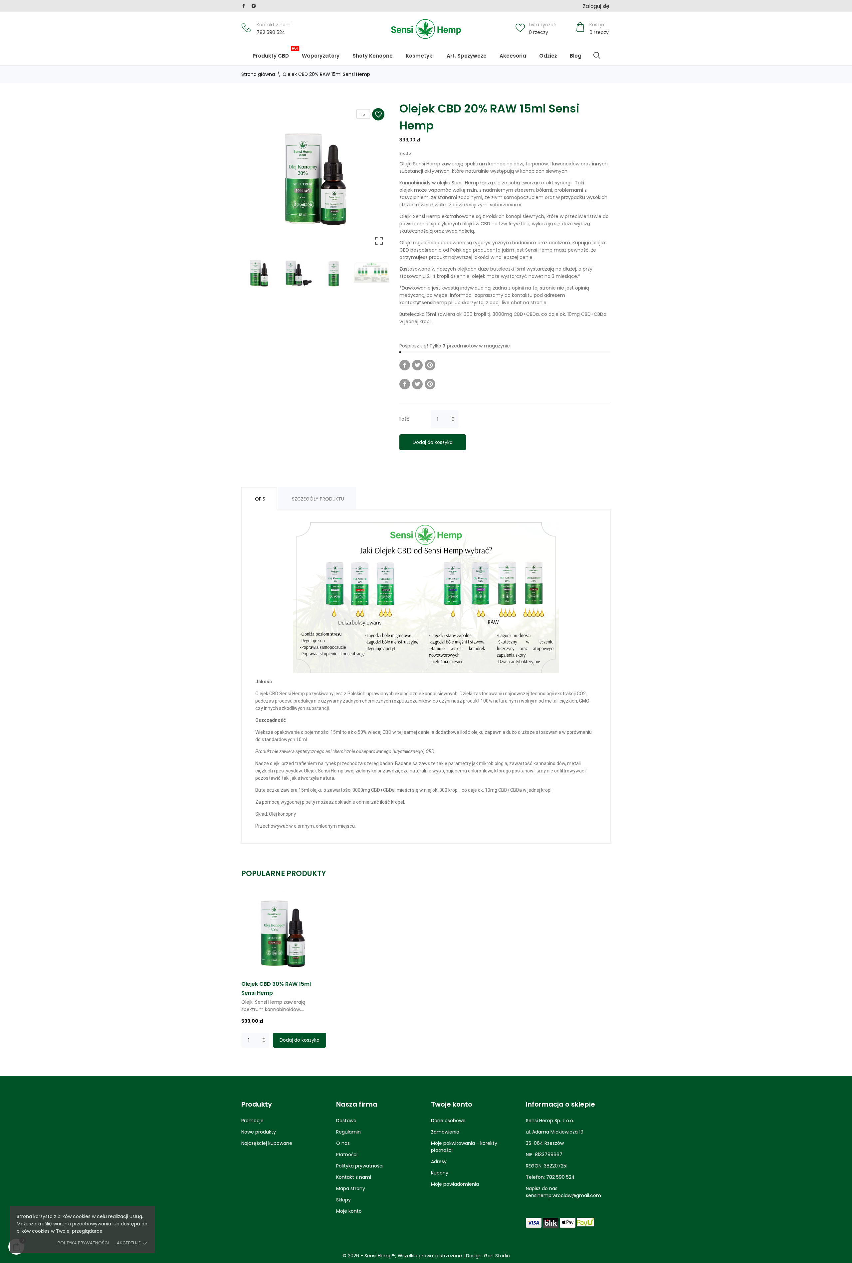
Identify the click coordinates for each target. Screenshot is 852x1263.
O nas (343, 1143)
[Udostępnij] (404, 365)
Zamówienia (445, 1132)
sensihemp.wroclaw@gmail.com (563, 1195)
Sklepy (343, 1199)
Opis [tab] (260, 499)
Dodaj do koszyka (433, 442)
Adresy (439, 1161)
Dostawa (346, 1120)
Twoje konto (451, 1104)
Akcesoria (513, 55)
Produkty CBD (275, 52)
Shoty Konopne (377, 52)
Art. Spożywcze (467, 55)
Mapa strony (350, 1188)
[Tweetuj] (417, 365)
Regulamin (348, 1132)
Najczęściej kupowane (266, 1143)
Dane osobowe (448, 1120)
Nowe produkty (258, 1132)
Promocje (252, 1120)
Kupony (439, 1172)
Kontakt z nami (274, 24)
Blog (580, 52)
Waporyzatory (320, 55)
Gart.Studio (497, 1255)
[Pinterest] (430, 365)
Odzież (548, 55)
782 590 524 (271, 32)
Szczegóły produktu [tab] (318, 499)
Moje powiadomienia (455, 1184)
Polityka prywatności (83, 1243)
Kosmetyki (420, 55)
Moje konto (349, 1211)
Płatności (346, 1154)
